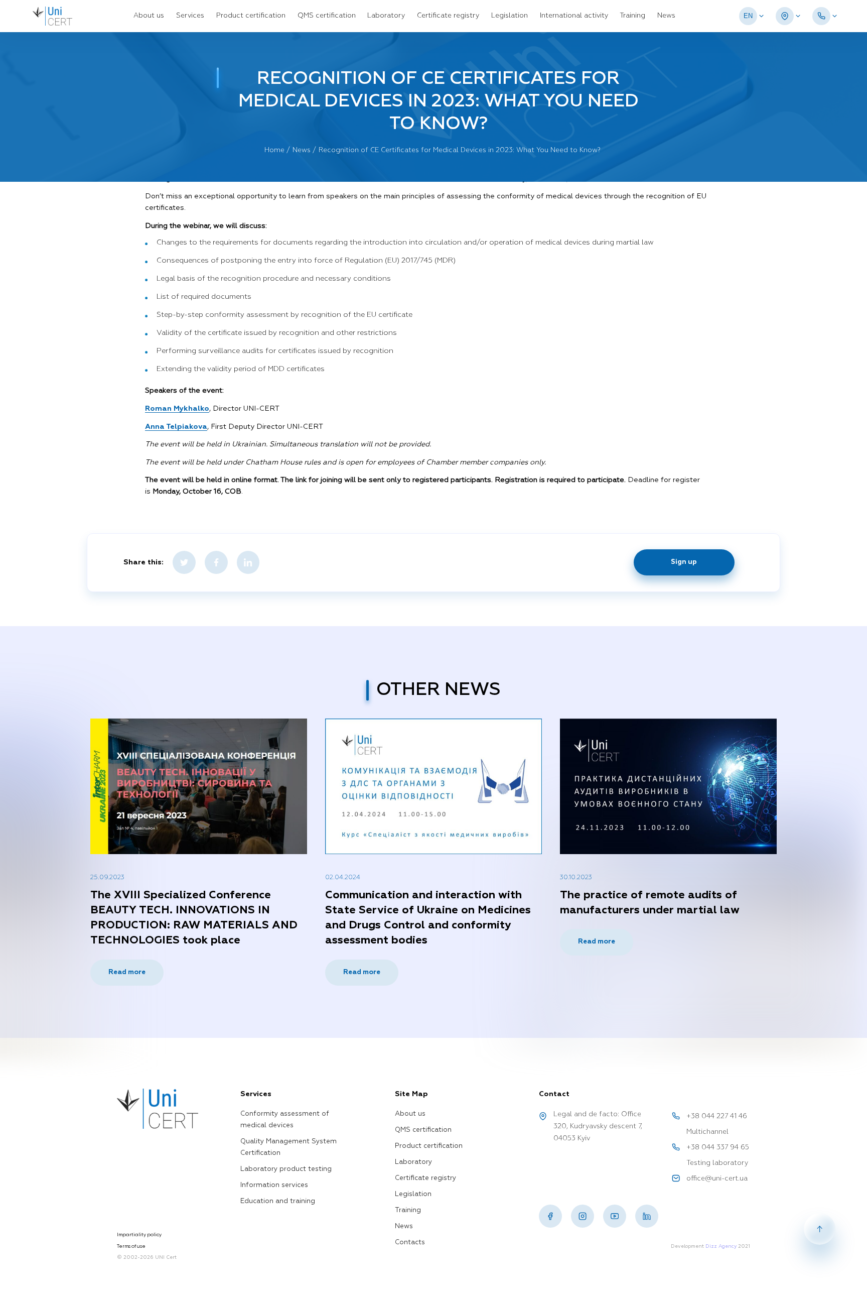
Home (274, 150)
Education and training (277, 1201)
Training (632, 16)
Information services (274, 1185)
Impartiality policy (139, 1234)
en (748, 16)
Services (190, 16)
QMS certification (327, 16)
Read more (127, 972)
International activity (574, 16)
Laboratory (386, 16)
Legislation (509, 16)
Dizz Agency (721, 1246)
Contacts (410, 1242)
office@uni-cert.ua (717, 1178)
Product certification (250, 16)
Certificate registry (448, 16)
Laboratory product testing (286, 1169)
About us (148, 16)
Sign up (684, 562)
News (666, 16)
